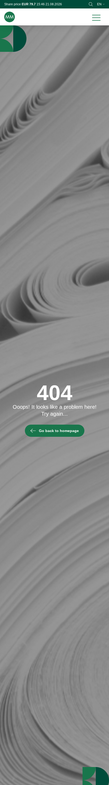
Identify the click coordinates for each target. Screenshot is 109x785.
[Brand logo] (9, 17)
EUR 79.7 (29, 4)
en (99, 4)
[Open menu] (96, 16)
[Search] (91, 4)
